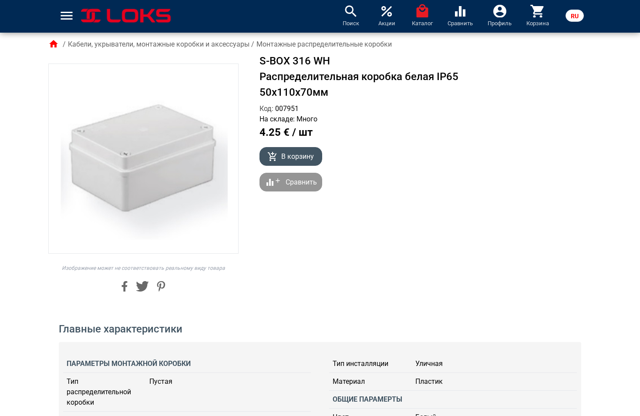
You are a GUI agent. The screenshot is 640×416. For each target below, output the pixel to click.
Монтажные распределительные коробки (324, 44)
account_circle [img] (500, 10)
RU (575, 16)
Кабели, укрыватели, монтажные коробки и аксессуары (158, 44)
